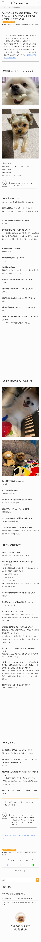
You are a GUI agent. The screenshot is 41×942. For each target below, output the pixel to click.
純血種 (36, 24)
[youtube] (22, 929)
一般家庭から (25, 24)
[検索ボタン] (38, 3)
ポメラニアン (11, 24)
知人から (31, 24)
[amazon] (25, 929)
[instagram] (19, 929)
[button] (8, 865)
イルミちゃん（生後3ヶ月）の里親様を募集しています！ (19, 904)
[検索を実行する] (37, 880)
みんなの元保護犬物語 (9, 21)
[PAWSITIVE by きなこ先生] (20, 3)
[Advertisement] (20, 351)
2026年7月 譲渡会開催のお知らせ (13, 894)
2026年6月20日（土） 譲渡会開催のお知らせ (17, 898)
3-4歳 (5, 24)
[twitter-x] (15, 929)
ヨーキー (18, 24)
